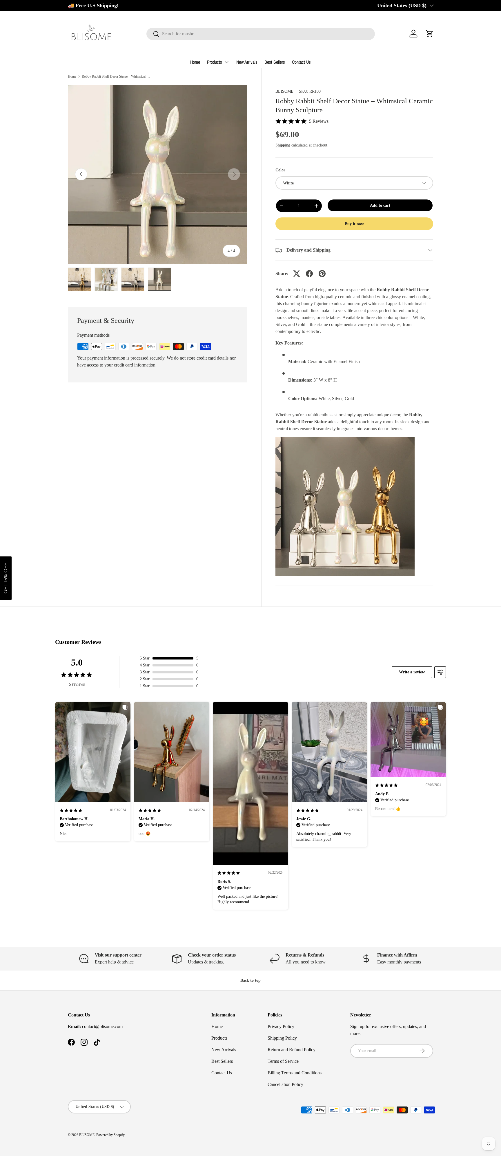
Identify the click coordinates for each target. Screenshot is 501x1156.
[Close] (244, 528)
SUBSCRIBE (210, 602)
